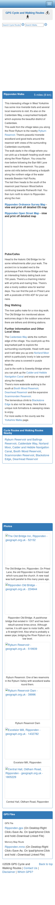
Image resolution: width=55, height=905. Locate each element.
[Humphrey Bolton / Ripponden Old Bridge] (28, 598)
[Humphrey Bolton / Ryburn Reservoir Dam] (28, 704)
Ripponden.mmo (15, 847)
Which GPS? (25, 872)
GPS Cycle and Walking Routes (25, 13)
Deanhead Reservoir (16, 392)
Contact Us (30, 868)
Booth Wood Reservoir (26, 388)
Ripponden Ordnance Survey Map (25, 204)
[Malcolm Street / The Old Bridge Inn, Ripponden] (28, 549)
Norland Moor (41, 353)
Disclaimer (8, 872)
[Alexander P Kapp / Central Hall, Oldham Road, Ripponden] (28, 782)
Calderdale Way (18, 337)
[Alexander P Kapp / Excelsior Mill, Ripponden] (28, 743)
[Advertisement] (27, 62)
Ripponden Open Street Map (22, 213)
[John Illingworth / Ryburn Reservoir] (28, 658)
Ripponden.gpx (14, 828)
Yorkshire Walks (13, 420)
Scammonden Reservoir (18, 396)
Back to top (46, 864)
